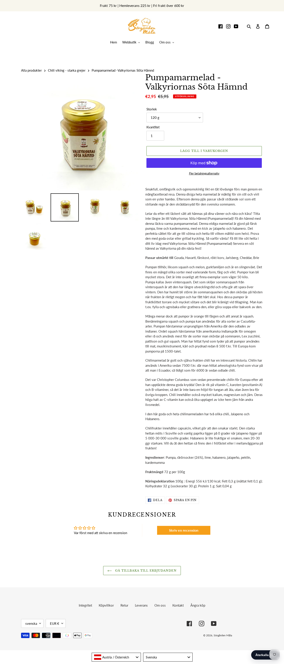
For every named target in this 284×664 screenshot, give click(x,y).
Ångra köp (197, 605)
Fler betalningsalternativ (204, 173)
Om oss (160, 605)
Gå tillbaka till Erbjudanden (145, 570)
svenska (31, 623)
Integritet (85, 605)
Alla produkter (31, 70)
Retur (124, 605)
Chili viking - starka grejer (66, 70)
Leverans (141, 605)
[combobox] (116, 657)
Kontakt (178, 605)
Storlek (151, 109)
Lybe (256, 635)
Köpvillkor (106, 605)
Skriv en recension (183, 530)
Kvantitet (153, 127)
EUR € (54, 623)
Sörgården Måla (223, 635)
